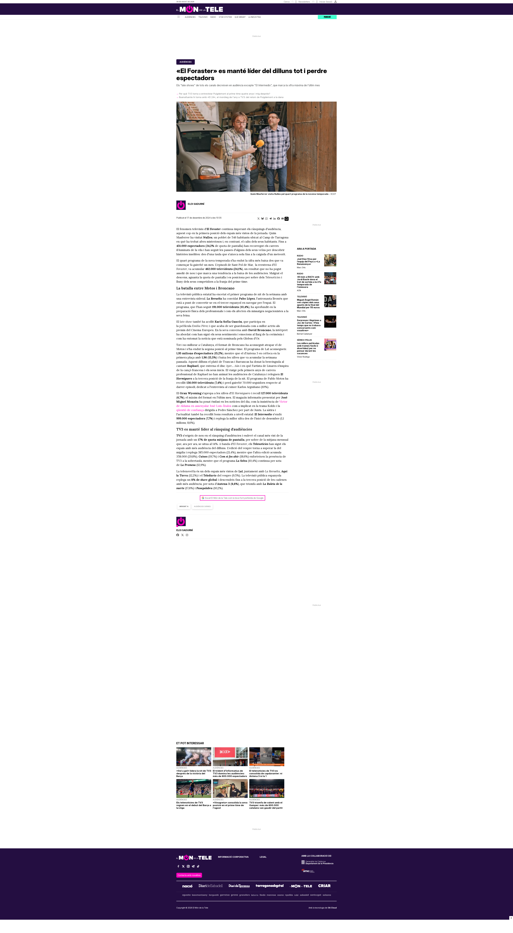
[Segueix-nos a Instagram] (188, 867)
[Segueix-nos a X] (183, 867)
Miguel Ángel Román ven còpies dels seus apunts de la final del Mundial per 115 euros (308, 304)
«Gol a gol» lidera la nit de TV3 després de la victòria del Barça (193, 773)
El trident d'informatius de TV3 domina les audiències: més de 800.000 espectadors (230, 773)
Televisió (203, 17)
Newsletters (304, 1)
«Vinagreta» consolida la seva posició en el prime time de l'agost (230, 805)
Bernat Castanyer (304, 334)
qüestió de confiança (190, 410)
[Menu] (178, 17)
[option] (256, 149)
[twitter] (182, 535)
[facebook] (177, 535)
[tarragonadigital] (270, 886)
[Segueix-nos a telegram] (193, 867)
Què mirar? (240, 17)
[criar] (324, 886)
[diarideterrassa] (239, 886)
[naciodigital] (187, 886)
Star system (225, 17)
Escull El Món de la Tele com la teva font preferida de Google (234, 498)
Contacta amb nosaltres (189, 875)
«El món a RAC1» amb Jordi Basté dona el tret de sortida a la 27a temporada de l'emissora (309, 282)
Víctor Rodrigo (303, 357)
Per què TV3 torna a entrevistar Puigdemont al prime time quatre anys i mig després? (224, 93)
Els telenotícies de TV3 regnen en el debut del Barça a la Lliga (193, 805)
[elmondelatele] (301, 886)
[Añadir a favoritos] (287, 219)
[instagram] (187, 535)
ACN (299, 290)
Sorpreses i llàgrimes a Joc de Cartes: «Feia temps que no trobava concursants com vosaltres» (309, 325)
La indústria (254, 17)
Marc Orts (301, 267)
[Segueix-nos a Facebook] (178, 867)
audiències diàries (202, 506)
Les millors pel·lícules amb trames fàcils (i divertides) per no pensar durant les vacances (308, 348)
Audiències (190, 17)
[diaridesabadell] (211, 886)
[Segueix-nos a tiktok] (198, 867)
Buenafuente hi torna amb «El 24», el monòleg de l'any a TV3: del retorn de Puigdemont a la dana (231, 97)
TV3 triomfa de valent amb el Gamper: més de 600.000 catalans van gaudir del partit (266, 805)
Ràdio (213, 17)
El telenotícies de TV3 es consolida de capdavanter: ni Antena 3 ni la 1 (265, 773)
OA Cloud (332, 908)
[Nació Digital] (202, 10)
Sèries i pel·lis (304, 340)
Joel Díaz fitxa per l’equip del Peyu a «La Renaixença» (308, 261)
